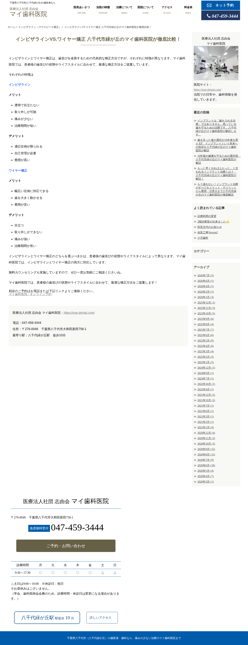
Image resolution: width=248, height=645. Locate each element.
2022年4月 (205, 389)
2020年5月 (205, 470)
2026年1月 (205, 297)
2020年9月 (206, 449)
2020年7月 (205, 460)
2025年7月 (205, 329)
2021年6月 (205, 411)
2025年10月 (206, 313)
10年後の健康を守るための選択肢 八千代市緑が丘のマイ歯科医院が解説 (218, 159)
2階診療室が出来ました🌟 (213, 221)
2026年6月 (205, 280)
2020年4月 (205, 476)
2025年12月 (206, 302)
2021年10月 (206, 400)
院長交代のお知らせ (209, 227)
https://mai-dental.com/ (79, 312)
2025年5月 (205, 340)
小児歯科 (202, 237)
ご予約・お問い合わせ (65, 546)
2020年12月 (206, 432)
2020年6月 (206, 465)
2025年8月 (205, 324)
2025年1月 (205, 362)
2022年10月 (206, 384)
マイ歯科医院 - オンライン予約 (30, 294)
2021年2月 (205, 422)
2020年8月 (206, 454)
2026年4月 (205, 286)
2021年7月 (205, 405)
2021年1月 (205, 427)
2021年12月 (206, 394)
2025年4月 (205, 346)
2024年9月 (205, 373)
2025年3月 (205, 351)
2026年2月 (205, 291)
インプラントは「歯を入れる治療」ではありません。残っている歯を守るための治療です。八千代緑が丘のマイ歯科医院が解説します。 (216, 127)
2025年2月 (205, 356)
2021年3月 (205, 416)
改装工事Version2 (207, 232)
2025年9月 (205, 318)
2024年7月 (205, 378)
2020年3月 (205, 481)
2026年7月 (205, 275)
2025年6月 (205, 335)
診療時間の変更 (206, 216)
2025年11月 (206, 308)
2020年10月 (206, 443)
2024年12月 (206, 367)
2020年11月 (206, 438)
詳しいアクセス (101, 617)
